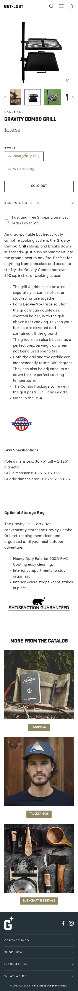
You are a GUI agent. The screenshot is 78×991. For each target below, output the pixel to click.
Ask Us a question (22, 203)
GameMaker (15, 112)
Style (10, 148)
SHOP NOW (13, 952)
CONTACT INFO (16, 940)
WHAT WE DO (15, 976)
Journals (39, 727)
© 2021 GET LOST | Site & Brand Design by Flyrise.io (39, 986)
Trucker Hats (39, 814)
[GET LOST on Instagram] (71, 923)
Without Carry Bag (24, 156)
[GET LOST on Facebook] (63, 923)
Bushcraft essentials (39, 901)
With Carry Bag (21, 169)
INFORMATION (16, 964)
